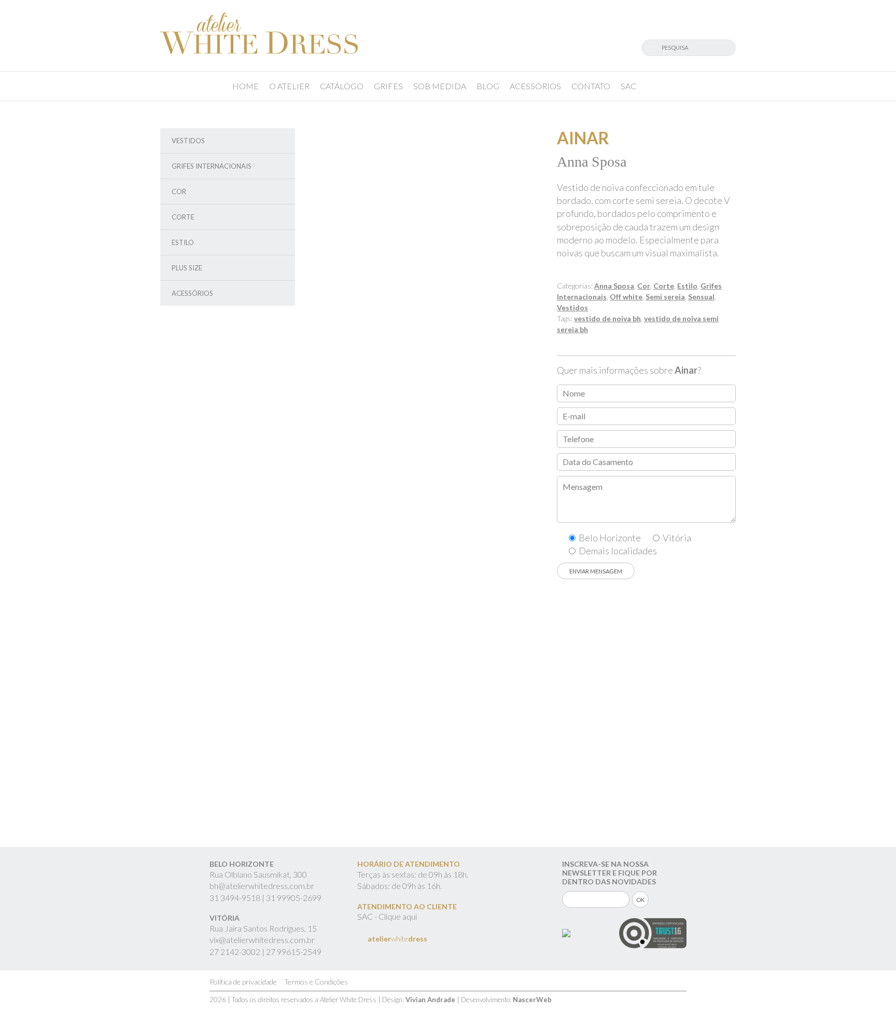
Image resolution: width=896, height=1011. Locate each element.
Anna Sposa (614, 285)
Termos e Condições (316, 981)
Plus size (187, 268)
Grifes (388, 86)
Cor (179, 191)
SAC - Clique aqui (387, 916)
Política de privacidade (243, 981)
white (397, 938)
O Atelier (289, 86)
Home (245, 86)
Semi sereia (665, 296)
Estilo (183, 242)
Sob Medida (439, 86)
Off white (626, 296)
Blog (488, 86)
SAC (628, 86)
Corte (183, 217)
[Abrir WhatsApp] (870, 985)
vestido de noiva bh (607, 318)
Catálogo (341, 86)
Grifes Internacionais (211, 166)
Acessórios (535, 86)
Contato (590, 86)
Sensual (701, 296)
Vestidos (188, 140)
